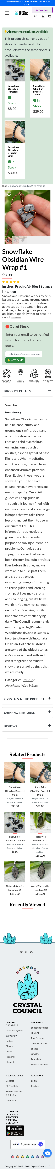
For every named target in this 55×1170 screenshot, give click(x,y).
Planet (9, 1051)
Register (35, 1086)
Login (34, 1080)
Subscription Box (39, 1027)
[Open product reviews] (11, 281)
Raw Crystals (37, 1038)
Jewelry (35, 1053)
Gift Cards (11, 1100)
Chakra (9, 1046)
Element (10, 1061)
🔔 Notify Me (15, 360)
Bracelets (36, 1059)
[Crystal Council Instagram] (27, 952)
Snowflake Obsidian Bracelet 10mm (40, 791)
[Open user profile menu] (43, 16)
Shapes (34, 1048)
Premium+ (44, 10)
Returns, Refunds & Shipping (14, 1093)
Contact (10, 1080)
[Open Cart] (50, 16)
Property (10, 1056)
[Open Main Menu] (7, 13)
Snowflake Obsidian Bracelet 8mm (15, 791)
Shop (4, 185)
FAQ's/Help (12, 1086)
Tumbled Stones (39, 1043)
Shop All (35, 1032)
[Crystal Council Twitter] (22, 952)
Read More (16, 317)
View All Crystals (14, 1030)
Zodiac (9, 1040)
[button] (47, 1153)
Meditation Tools (40, 1064)
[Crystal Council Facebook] (32, 952)
